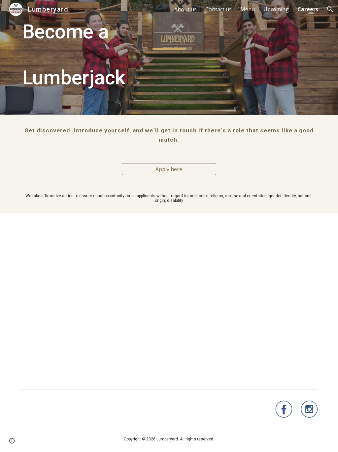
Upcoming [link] (276, 9)
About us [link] (185, 9)
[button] (330, 9)
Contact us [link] (218, 9)
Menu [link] (247, 9)
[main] (169, 58)
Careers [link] (307, 9)
